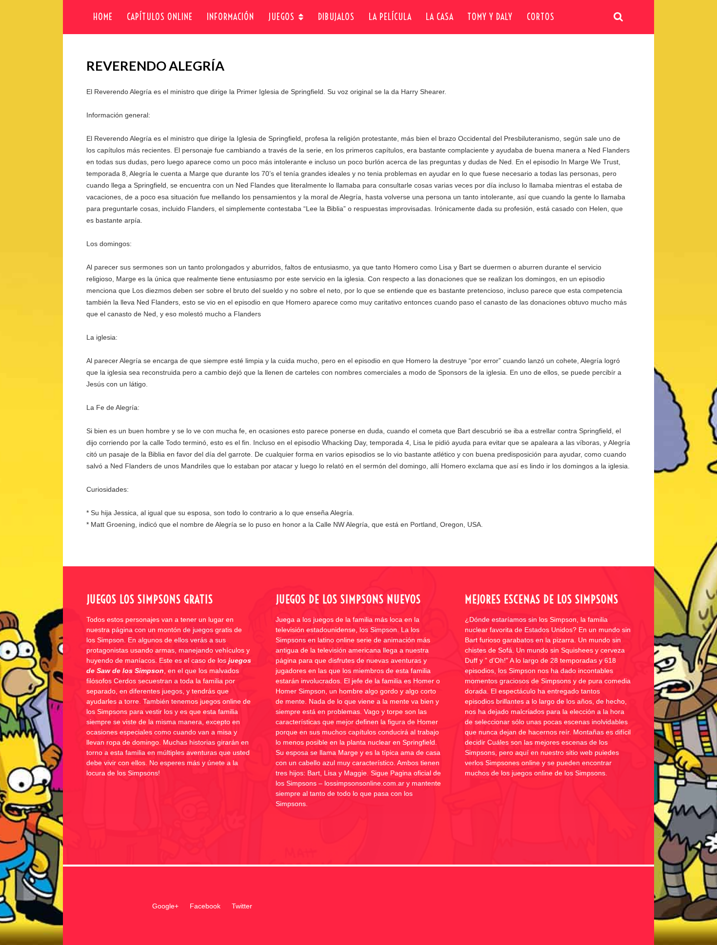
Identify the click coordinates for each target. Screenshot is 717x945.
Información (230, 16)
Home (103, 16)
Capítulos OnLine (160, 16)
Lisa (445, 267)
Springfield (307, 92)
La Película (390, 16)
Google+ (165, 906)
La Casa (440, 16)
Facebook (205, 906)
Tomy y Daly (490, 16)
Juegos (281, 16)
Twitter (242, 906)
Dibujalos (336, 16)
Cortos (541, 16)
